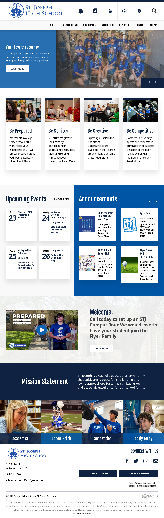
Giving (140, 25)
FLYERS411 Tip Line (98, 473)
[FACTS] (125, 11)
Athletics (108, 25)
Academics (89, 25)
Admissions (70, 25)
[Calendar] (110, 11)
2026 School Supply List (104, 252)
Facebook (127, 461)
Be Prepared (20, 131)
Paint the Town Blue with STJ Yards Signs (105, 216)
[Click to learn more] (23, 110)
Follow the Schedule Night (57, 257)
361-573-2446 (14, 474)
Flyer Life (125, 25)
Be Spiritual (59, 131)
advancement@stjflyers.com (24, 480)
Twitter (136, 461)
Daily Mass (57, 222)
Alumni (154, 25)
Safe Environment (138, 473)
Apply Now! (145, 213)
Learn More (17, 68)
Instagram (146, 461)
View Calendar (63, 199)
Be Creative (98, 131)
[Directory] (95, 11)
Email (156, 461)
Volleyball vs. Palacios (24, 252)
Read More (23, 161)
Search (152, 10)
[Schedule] (81, 11)
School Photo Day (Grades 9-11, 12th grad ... (25, 266)
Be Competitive (140, 131)
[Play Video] (42, 330)
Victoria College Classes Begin (58, 214)
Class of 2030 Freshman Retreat (24, 214)
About (54, 25)
